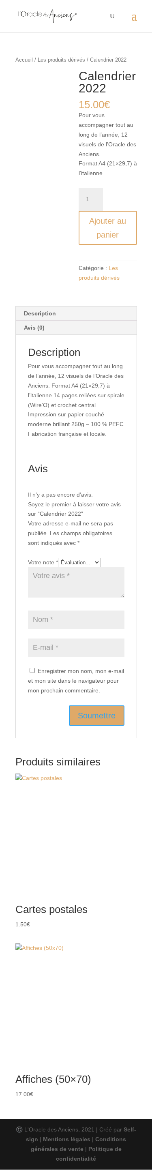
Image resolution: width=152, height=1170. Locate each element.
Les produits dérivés (61, 60)
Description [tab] (40, 313)
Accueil (24, 60)
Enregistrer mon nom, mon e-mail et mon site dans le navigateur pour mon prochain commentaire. (76, 681)
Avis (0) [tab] (34, 327)
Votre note (43, 562)
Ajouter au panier (107, 227)
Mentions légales (66, 1139)
